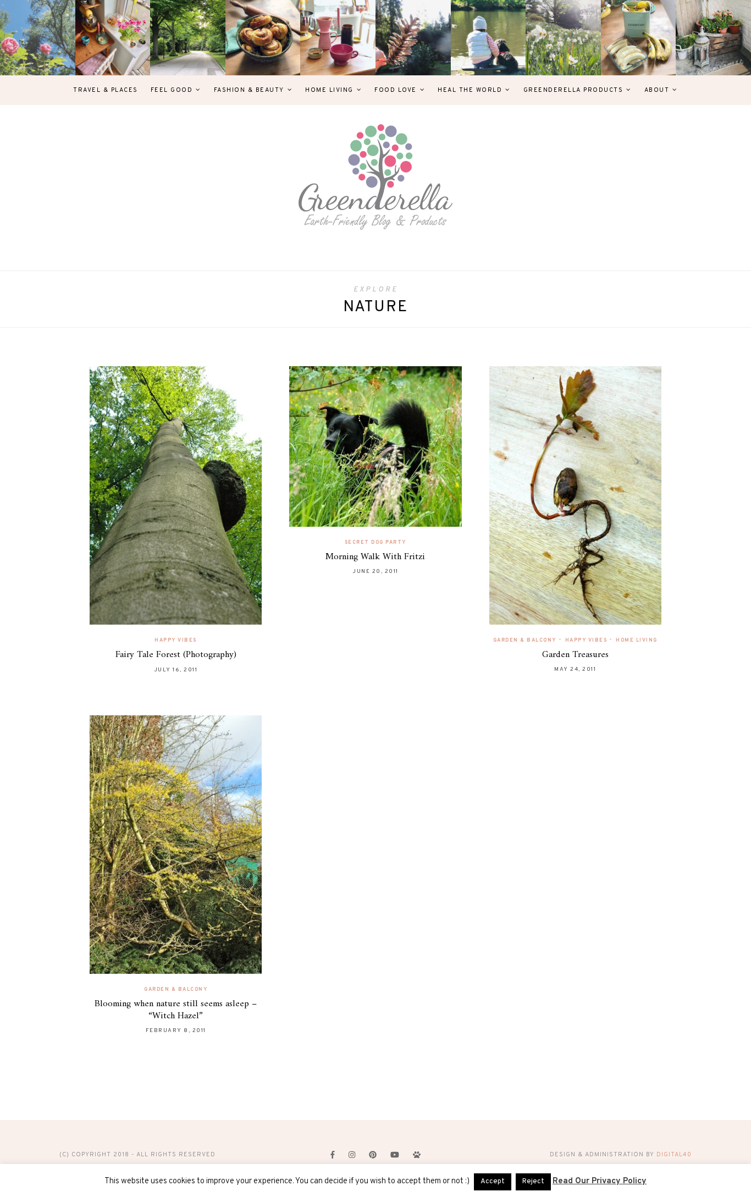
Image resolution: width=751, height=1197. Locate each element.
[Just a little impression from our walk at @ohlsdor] (37, 37)
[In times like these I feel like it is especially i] (413, 37)
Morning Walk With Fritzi (375, 557)
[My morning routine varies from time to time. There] (337, 37)
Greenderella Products (573, 90)
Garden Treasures (575, 655)
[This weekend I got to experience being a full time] (488, 37)
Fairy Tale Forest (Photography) (175, 655)
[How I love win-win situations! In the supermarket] (638, 37)
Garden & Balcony (524, 640)
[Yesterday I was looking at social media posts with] (187, 37)
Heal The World (470, 90)
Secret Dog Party (375, 542)
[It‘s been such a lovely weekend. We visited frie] (263, 37)
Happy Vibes (175, 640)
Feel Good (172, 90)
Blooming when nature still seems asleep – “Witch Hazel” (176, 1010)
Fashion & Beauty (249, 90)
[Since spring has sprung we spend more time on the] (713, 37)
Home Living (329, 90)
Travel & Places (105, 90)
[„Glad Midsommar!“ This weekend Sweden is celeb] (113, 37)
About (657, 90)
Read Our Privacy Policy (600, 1181)
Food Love (395, 90)
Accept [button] (493, 1181)
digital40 (674, 1155)
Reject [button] (533, 1181)
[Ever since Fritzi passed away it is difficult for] (563, 37)
